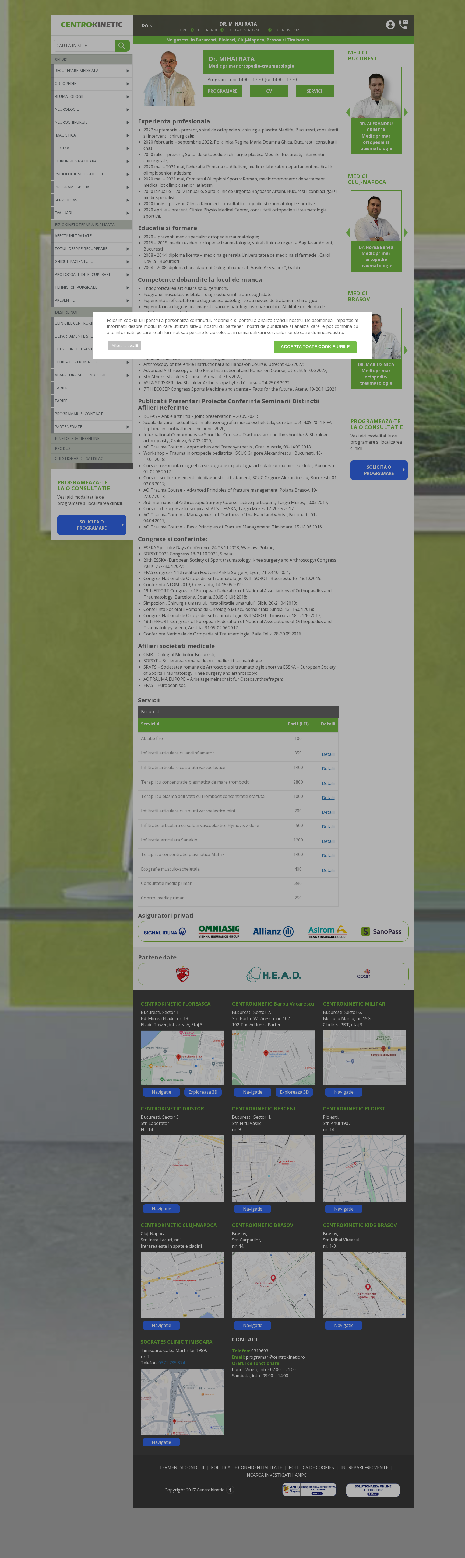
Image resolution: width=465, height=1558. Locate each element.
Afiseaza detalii (125, 345)
